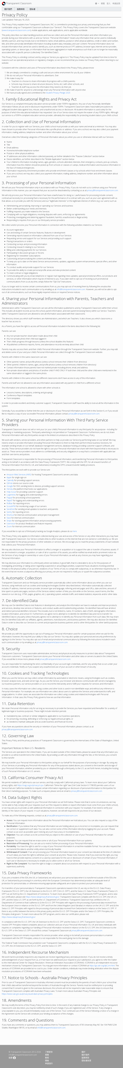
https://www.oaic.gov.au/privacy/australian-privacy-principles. (27, 994)
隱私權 (32, 9)
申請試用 (116, 3)
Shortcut (10, 515)
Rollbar (10, 503)
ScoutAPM (11, 506)
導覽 (103, 3)
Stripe (9, 520)
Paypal (9, 497)
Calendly (10, 480)
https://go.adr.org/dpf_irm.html (102, 965)
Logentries (11, 494)
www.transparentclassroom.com (16, 30)
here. (75, 531)
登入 (109, 3)
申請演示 (49, 1063)
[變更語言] (97, 3)
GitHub (10, 483)
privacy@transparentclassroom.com (102, 190)
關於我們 (8, 9)
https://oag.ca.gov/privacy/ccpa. (30, 785)
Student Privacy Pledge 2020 (58, 92)
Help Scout (11, 492)
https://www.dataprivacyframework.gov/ (42, 897)
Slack (9, 517)
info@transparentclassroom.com (71, 289)
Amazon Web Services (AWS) (19, 474)
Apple (9, 477)
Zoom (9, 526)
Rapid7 (9, 500)
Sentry (9, 512)
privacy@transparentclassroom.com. (86, 791)
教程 (47, 1057)
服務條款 (21, 9)
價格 (47, 1060)
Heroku (10, 489)
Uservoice (11, 523)
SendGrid (11, 509)
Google (10, 486)
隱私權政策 (86, 1060)
